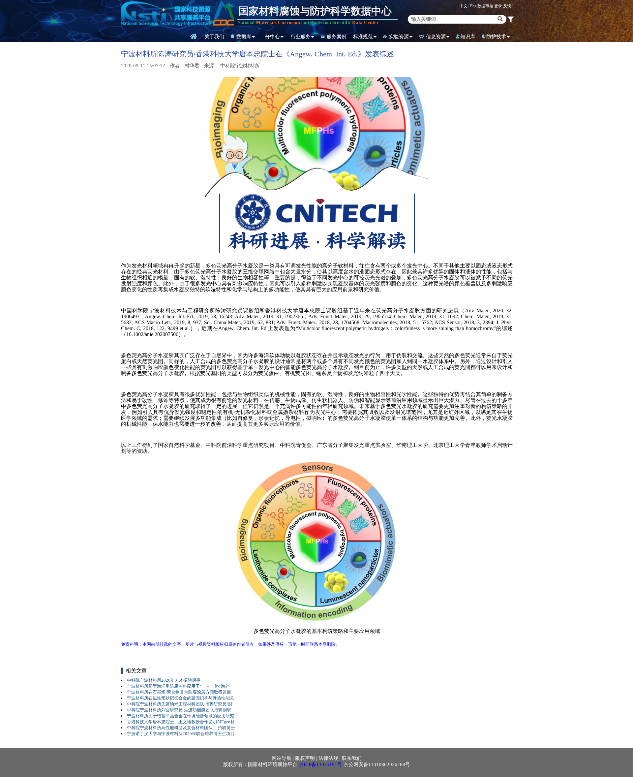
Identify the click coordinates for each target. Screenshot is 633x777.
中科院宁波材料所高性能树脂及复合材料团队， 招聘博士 (181, 727)
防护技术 (496, 36)
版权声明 (305, 758)
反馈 (507, 6)
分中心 (272, 36)
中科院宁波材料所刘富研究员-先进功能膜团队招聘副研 (179, 709)
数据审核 (485, 6)
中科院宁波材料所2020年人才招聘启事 (163, 680)
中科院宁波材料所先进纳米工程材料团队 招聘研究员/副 (179, 703)
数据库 (243, 36)
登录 (498, 6)
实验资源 (398, 36)
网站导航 (281, 758)
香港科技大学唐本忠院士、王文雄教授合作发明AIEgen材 (181, 721)
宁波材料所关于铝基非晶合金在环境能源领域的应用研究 (180, 715)
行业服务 (301, 36)
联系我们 (352, 758)
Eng (473, 6)
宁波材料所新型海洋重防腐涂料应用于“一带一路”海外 (178, 686)
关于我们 (214, 36)
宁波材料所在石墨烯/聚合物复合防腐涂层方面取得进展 (179, 692)
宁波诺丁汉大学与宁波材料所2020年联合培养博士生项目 (181, 733)
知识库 (467, 36)
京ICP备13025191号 (320, 764)
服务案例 (336, 36)
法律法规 (328, 758)
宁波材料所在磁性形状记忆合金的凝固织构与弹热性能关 (180, 698)
